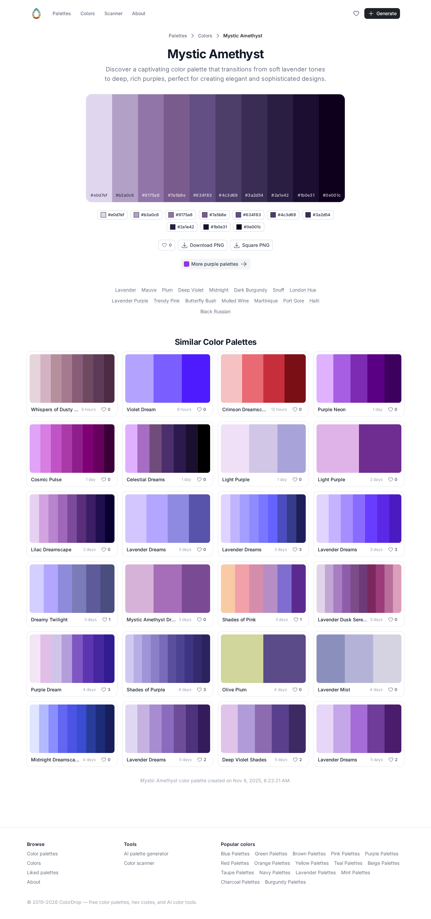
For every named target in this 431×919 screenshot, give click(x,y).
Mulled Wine (235, 300)
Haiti (314, 300)
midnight (219, 290)
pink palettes (345, 853)
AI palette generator (146, 853)
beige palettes (383, 863)
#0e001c (252, 226)
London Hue (303, 290)
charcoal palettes (240, 882)
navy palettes (274, 872)
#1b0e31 (219, 226)
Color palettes (42, 853)
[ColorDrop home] (36, 13)
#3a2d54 (321, 214)
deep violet (191, 290)
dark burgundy (250, 290)
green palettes (271, 853)
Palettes (62, 13)
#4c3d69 (287, 214)
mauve (149, 290)
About (138, 13)
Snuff (278, 290)
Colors (87, 13)
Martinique (266, 300)
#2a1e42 (185, 226)
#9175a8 (184, 214)
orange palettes (272, 863)
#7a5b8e (217, 214)
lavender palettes (316, 872)
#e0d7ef (116, 214)
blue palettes (235, 853)
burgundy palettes (285, 882)
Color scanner (139, 863)
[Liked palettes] (356, 13)
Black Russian (215, 311)
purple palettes (381, 853)
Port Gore (293, 300)
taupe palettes (237, 872)
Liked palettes (42, 872)
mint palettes (355, 872)
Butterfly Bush (200, 300)
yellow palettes (312, 863)
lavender (125, 290)
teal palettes (348, 863)
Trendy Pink (167, 300)
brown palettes (309, 853)
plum (167, 290)
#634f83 (252, 214)
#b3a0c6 (150, 214)
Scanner (113, 13)
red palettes (235, 863)
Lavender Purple (130, 300)
